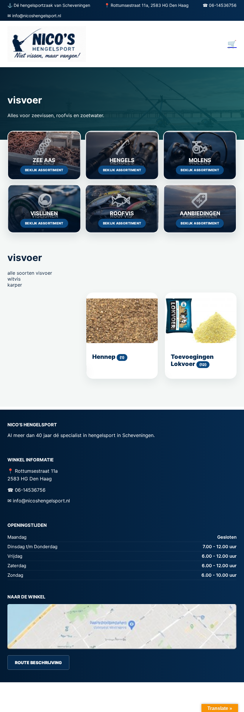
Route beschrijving (38, 662)
